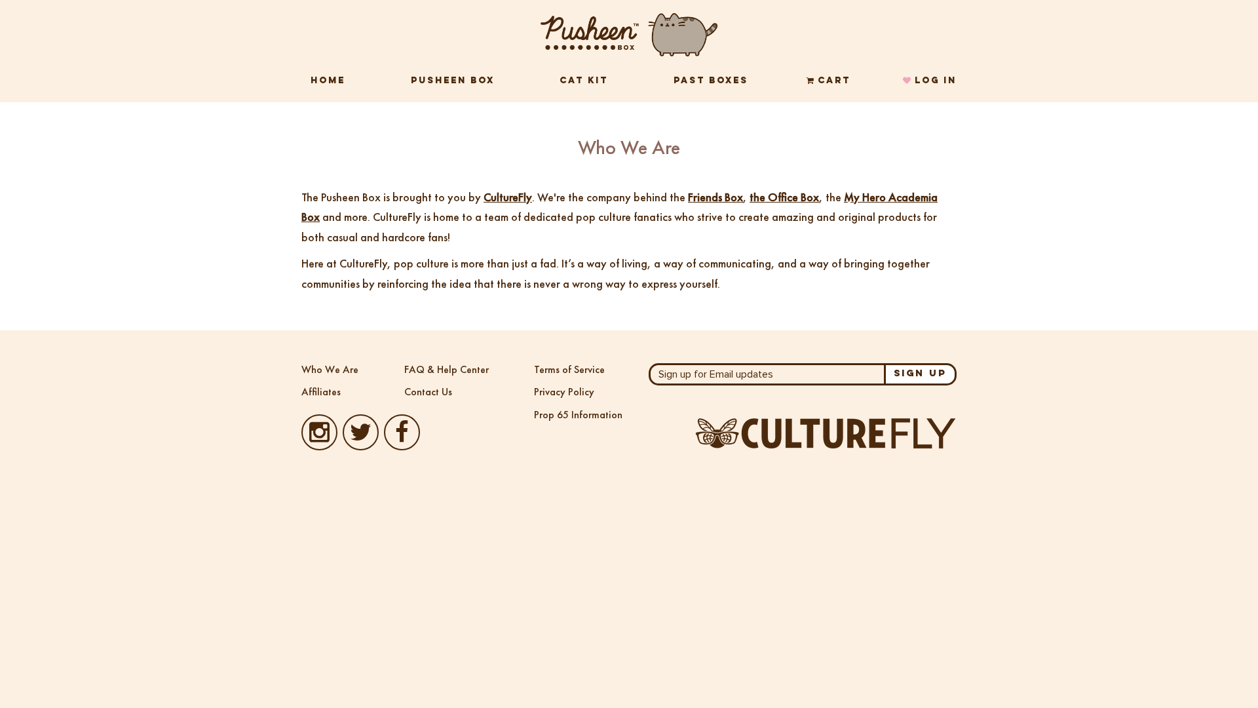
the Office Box (784, 197)
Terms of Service (569, 369)
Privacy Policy (564, 392)
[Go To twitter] (361, 438)
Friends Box (715, 197)
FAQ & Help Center (446, 369)
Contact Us (428, 392)
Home (328, 81)
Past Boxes (711, 81)
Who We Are (329, 369)
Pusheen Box (453, 81)
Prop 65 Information (578, 415)
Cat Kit (584, 81)
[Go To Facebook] (402, 438)
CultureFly (508, 197)
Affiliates (321, 392)
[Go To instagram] (319, 438)
